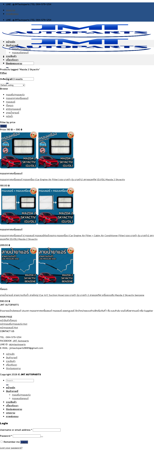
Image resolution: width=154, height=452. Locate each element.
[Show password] (42, 436)
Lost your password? (11, 448)
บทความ (10, 10)
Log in (24, 442)
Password (6, 436)
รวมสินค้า (11, 56)
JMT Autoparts (21, 341)
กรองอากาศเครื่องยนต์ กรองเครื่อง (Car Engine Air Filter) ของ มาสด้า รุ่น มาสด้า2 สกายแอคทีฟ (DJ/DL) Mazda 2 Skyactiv (62, 179)
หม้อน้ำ (9, 116)
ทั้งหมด (9, 105)
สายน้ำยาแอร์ (12, 112)
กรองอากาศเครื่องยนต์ (17, 98)
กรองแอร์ (10, 102)
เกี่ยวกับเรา (12, 60)
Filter (3, 126)
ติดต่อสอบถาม (14, 63)
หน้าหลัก (10, 42)
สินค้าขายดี (12, 45)
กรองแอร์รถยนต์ (20, 52)
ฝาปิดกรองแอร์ (13, 109)
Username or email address (16, 430)
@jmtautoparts (17, 344)
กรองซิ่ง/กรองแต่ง (21, 49)
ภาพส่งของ (12, 14)
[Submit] (7, 384)
